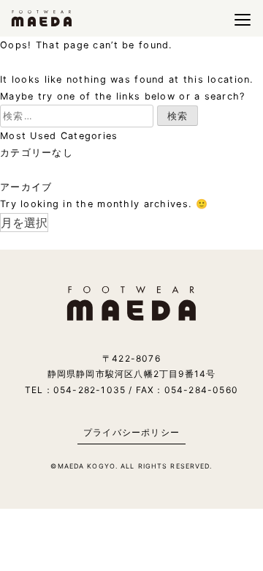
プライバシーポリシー (131, 432)
